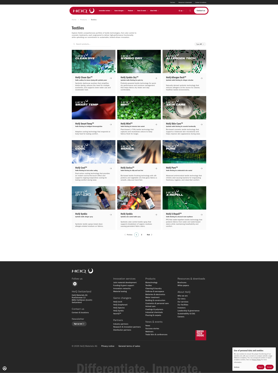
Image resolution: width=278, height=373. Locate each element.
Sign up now (78, 324)
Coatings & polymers (154, 309)
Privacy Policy (256, 360)
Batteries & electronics (155, 294)
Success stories (152, 328)
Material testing (120, 291)
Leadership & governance (188, 311)
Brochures (182, 282)
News (147, 325)
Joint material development (125, 282)
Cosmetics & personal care (157, 303)
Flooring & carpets (153, 315)
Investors (181, 308)
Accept (269, 367)
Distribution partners (122, 330)
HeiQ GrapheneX (120, 305)
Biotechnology (151, 282)
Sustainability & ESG (186, 314)
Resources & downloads (185, 2)
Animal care (150, 306)
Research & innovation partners (127, 327)
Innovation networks (122, 288)
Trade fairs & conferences (156, 334)
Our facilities (183, 305)
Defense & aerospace (154, 291)
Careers (181, 317)
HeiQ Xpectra (119, 308)
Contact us (201, 10)
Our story (181, 299)
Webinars (149, 331)
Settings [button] (236, 367)
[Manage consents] (5, 368)
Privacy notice (107, 346)
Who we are (183, 296)
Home (74, 20)
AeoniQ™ (117, 314)
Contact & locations (200, 2)
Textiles (148, 285)
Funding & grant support (123, 285)
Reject (260, 367)
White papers (183, 285)
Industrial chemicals (154, 312)
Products (83, 20)
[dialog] (254, 359)
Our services (183, 302)
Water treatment (152, 297)
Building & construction (155, 300)
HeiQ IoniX (117, 302)
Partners (172, 2)
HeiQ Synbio (118, 311)
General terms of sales (129, 346)
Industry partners (120, 324)
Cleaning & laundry (153, 288)
